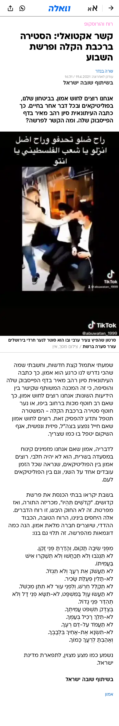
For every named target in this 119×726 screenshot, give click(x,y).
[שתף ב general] (10, 8)
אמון (109, 695)
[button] (92, 8)
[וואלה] (59, 8)
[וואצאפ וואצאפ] (22, 8)
